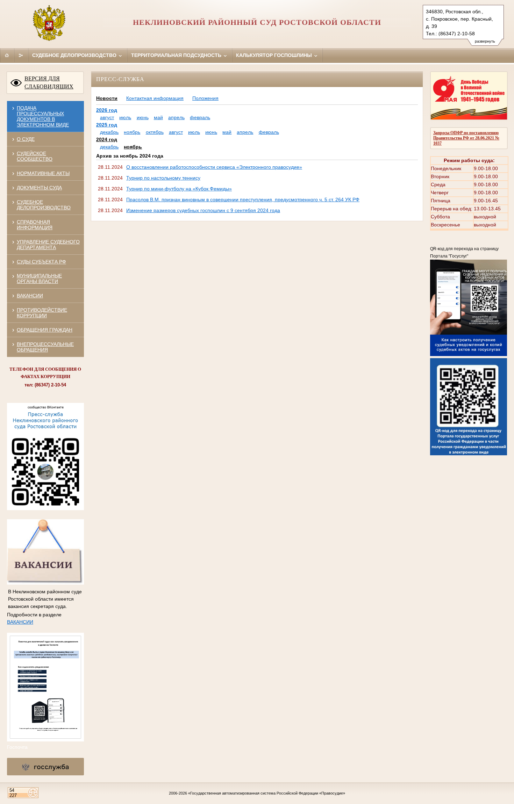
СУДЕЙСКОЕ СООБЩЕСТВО (34, 156)
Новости (106, 98)
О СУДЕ (26, 139)
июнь (143, 117)
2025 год (106, 125)
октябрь (155, 132)
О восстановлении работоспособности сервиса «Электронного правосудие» (214, 167)
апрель (176, 117)
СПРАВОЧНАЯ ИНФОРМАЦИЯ (34, 224)
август (107, 117)
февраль (200, 117)
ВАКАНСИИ (30, 295)
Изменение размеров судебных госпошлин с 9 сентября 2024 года (203, 210)
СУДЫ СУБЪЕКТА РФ (41, 262)
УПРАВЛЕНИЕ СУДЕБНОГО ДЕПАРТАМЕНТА (48, 244)
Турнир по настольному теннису (163, 178)
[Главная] (7, 55)
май (158, 117)
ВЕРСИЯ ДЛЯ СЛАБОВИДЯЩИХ (48, 82)
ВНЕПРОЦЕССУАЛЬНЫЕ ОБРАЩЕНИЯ (45, 347)
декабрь (109, 132)
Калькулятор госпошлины (274, 55)
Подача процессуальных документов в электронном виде (43, 116)
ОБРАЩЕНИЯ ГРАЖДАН (44, 330)
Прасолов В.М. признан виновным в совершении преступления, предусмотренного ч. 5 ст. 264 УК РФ (242, 199)
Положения (205, 98)
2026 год (106, 110)
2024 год (106, 139)
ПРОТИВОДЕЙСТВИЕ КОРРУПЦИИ (42, 312)
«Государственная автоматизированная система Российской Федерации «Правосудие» (266, 793)
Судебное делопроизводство (75, 55)
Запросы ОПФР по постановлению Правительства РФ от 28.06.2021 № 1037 (466, 138)
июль (125, 117)
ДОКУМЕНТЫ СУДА (39, 187)
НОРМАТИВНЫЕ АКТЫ (43, 173)
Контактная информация (155, 98)
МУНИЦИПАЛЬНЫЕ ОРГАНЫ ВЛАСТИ (39, 278)
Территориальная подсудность (177, 55)
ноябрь (132, 132)
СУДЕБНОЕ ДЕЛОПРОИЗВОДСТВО (44, 204)
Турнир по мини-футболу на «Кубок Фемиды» (179, 188)
